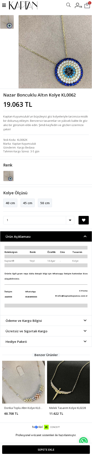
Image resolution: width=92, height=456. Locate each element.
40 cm (10, 203)
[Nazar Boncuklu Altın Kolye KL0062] (8, 176)
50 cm (45, 203)
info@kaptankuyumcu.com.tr (72, 295)
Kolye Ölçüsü (15, 192)
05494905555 (31, 296)
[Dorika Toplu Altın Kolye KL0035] (23, 382)
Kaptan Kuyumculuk (24, 144)
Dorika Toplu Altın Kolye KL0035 (24, 408)
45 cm (27, 203)
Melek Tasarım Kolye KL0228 (67, 408)
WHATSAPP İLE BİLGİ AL (83, 441)
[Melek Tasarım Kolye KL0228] (68, 382)
